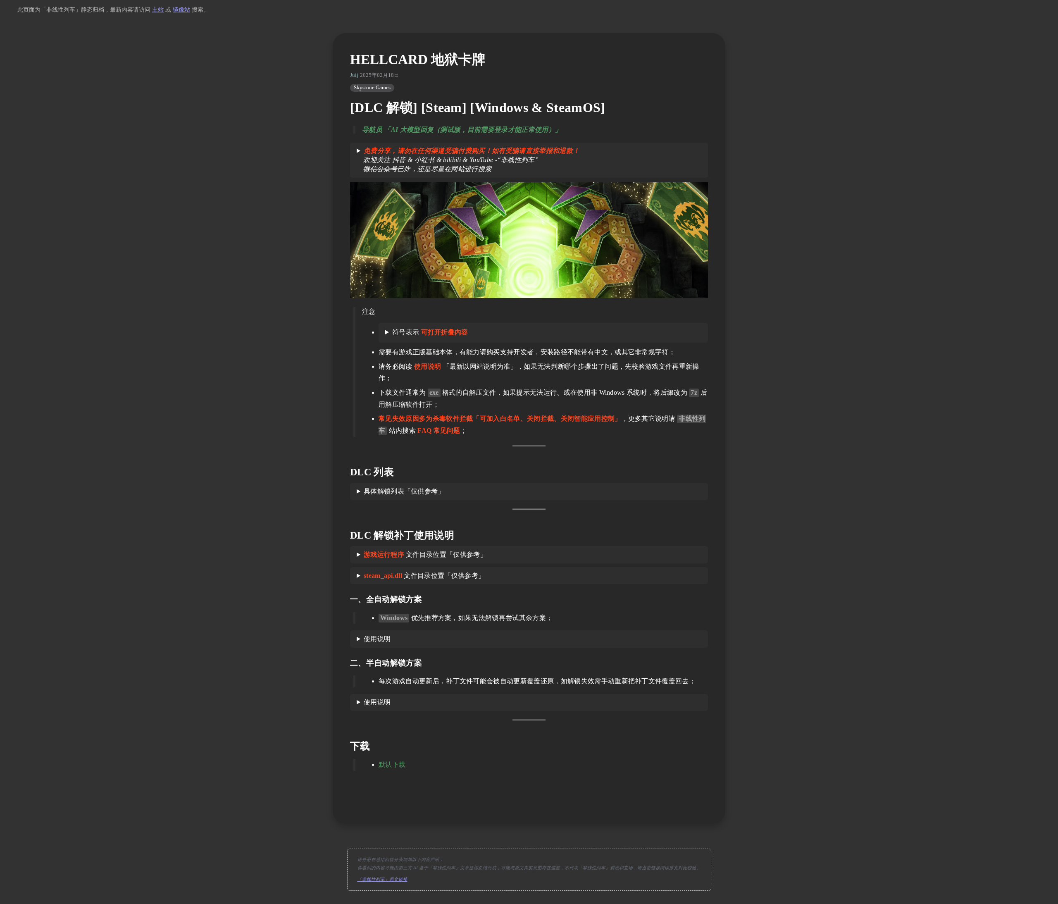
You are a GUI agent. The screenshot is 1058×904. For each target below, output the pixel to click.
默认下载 (392, 764)
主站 (158, 10)
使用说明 (377, 638)
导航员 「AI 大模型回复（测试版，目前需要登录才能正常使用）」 (462, 129)
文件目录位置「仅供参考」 (425, 554)
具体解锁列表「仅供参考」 (404, 491)
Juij (354, 75)
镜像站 (181, 10)
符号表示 (430, 332)
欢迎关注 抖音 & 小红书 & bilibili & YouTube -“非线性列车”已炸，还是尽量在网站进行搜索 (468, 159)
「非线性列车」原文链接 (382, 879)
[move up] (529, 803)
